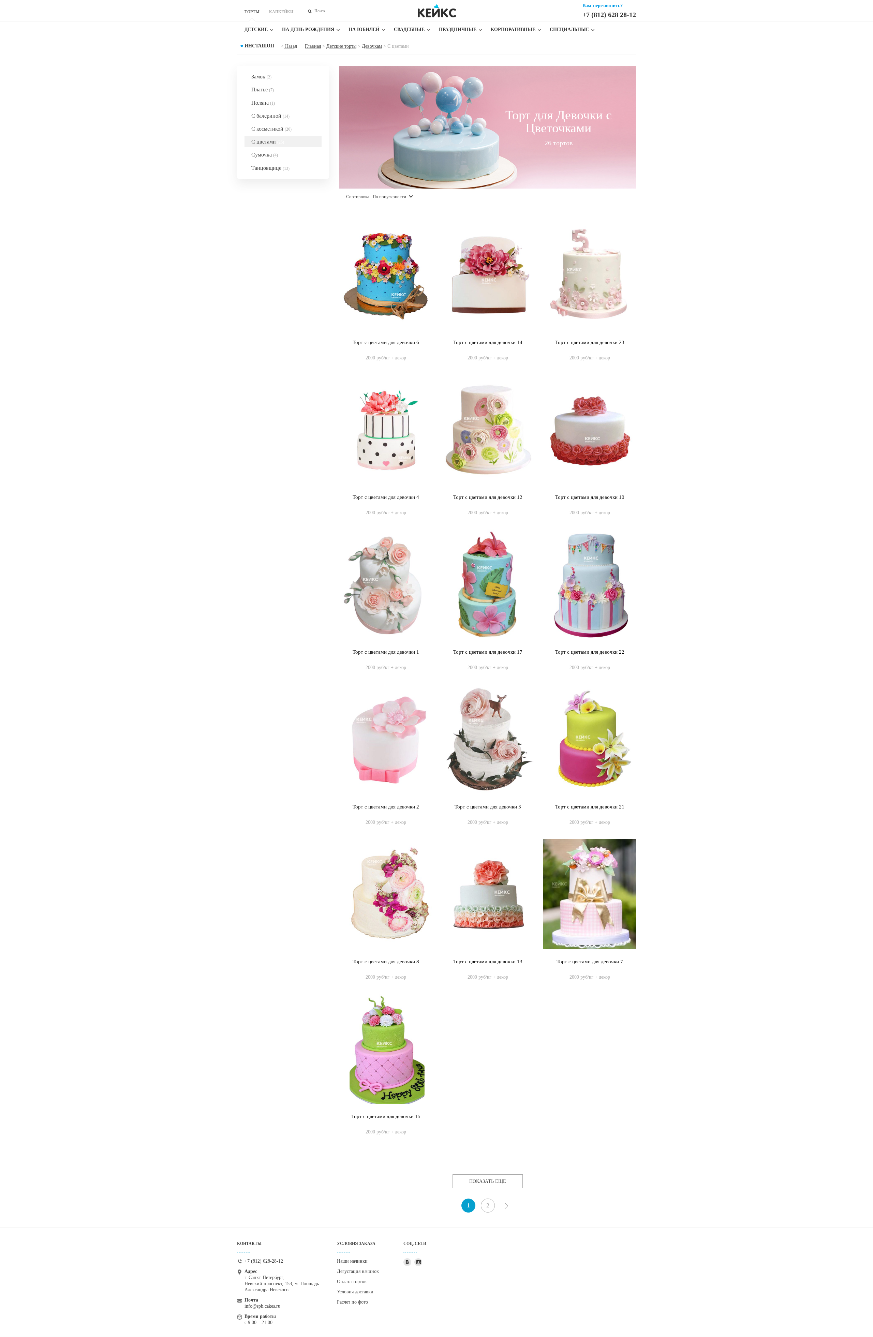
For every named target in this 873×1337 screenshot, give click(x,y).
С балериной (270, 116)
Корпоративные (513, 29)
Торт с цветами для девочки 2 (386, 806)
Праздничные (457, 29)
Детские (256, 29)
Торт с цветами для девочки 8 (386, 961)
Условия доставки (355, 1291)
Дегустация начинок (358, 1271)
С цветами (267, 142)
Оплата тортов (352, 1281)
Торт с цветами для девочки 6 (386, 342)
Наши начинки (352, 1261)
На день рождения (308, 29)
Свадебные (409, 29)
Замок (261, 76)
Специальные (569, 29)
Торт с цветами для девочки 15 (385, 1116)
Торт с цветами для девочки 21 (589, 806)
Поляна (263, 103)
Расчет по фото (352, 1302)
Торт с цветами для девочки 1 (386, 652)
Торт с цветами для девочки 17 (487, 652)
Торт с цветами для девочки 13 (487, 961)
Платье (262, 89)
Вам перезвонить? (602, 5)
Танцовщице (270, 168)
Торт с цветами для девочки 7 (590, 961)
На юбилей (364, 29)
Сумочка (264, 155)
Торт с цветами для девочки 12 (487, 497)
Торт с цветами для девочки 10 (589, 497)
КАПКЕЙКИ (281, 12)
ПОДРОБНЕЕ (386, 350)
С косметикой (271, 129)
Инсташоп (259, 45)
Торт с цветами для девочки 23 (589, 342)
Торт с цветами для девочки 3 (488, 806)
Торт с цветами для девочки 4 (386, 497)
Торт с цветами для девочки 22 (589, 652)
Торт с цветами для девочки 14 (487, 342)
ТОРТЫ (252, 12)
